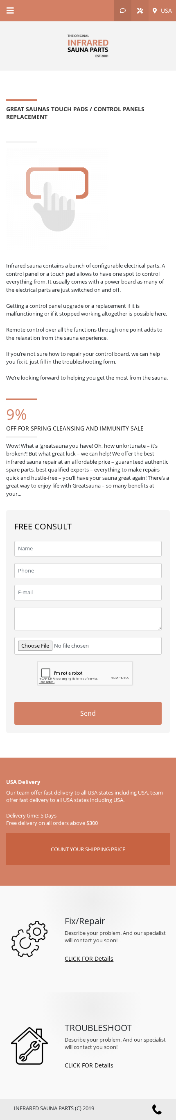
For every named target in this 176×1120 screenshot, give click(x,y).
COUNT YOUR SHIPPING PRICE (88, 849)
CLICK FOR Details (89, 958)
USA (165, 10)
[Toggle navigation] (10, 10)
